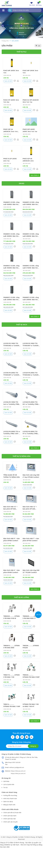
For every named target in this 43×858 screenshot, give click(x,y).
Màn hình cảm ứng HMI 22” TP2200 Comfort (31, 571)
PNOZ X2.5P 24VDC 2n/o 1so (10, 160)
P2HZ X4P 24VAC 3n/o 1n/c (30, 71)
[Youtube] (27, 737)
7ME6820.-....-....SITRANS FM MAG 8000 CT (31, 617)
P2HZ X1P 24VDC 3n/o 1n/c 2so (11, 101)
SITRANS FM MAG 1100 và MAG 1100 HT (31, 705)
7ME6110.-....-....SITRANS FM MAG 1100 (11, 676)
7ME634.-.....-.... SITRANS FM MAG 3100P (31, 676)
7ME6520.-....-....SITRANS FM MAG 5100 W (11, 617)
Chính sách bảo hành (9, 816)
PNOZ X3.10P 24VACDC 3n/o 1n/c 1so (31, 101)
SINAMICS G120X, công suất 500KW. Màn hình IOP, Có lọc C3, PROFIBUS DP (31, 203)
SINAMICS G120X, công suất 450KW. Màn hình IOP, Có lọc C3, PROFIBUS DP (11, 235)
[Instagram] (17, 737)
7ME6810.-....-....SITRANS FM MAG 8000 (11, 647)
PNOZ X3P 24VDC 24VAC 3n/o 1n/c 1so (30, 130)
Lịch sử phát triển (8, 784)
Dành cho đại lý (8, 801)
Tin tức (5, 787)
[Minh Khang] (7, 4)
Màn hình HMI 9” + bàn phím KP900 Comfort (11, 539)
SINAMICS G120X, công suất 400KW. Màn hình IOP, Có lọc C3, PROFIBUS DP (31, 235)
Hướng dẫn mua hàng (10, 795)
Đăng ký (33, 746)
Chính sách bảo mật (9, 819)
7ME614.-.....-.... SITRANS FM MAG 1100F (11, 705)
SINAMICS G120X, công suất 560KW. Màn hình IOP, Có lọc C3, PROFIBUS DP (11, 203)
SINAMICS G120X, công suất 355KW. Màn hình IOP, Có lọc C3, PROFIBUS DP (11, 267)
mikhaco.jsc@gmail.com (16, 767)
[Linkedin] (31, 737)
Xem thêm (34, 175)
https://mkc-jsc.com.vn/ (31, 25)
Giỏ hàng (38, 4)
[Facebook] (13, 737)
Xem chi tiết (8, 81)
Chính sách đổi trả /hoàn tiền (12, 812)
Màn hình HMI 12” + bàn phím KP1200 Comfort (30, 508)
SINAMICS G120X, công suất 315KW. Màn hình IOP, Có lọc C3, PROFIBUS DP (31, 267)
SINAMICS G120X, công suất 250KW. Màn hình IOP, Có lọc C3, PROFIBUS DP (11, 298)
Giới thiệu (6, 781)
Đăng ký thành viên (9, 805)
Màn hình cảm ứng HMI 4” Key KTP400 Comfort (31, 476)
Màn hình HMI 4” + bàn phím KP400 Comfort (11, 571)
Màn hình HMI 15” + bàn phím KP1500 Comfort (10, 508)
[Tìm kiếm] (10, 10)
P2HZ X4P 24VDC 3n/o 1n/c (11, 71)
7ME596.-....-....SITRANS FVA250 (31, 647)
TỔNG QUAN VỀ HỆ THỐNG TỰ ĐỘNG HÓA (11, 476)
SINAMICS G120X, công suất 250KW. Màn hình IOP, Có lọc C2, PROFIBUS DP (31, 298)
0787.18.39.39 (9, 25)
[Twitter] (22, 737)
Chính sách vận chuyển (10, 822)
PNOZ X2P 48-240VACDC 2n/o (28, 160)
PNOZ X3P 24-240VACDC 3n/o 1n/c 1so (10, 130)
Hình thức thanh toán (10, 798)
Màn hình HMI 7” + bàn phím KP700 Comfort (31, 539)
